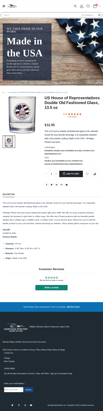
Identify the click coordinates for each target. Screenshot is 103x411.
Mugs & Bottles (16, 342)
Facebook (47, 185)
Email (67, 185)
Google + (62, 185)
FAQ (4, 350)
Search (99, 15)
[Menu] (4, 6)
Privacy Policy (35, 350)
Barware (49, 151)
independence (75, 164)
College (7, 358)
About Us (56, 350)
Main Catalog (9, 361)
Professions (54, 327)
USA (67, 327)
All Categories (87, 15)
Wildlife (32, 327)
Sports (62, 327)
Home (4, 92)
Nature (46, 327)
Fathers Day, (77, 161)
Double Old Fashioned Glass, (58, 161)
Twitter (51, 185)
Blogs (63, 350)
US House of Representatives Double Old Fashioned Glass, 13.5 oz (72, 103)
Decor (24, 342)
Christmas (40, 327)
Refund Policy (46, 350)
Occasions (42, 342)
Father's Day (89, 151)
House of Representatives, (57, 164)
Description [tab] (9, 194)
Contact (10, 350)
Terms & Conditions (21, 350)
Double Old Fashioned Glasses (68, 151)
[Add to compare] (94, 174)
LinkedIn (56, 185)
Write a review (52, 287)
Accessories (32, 342)
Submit (28, 390)
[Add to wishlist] (87, 174)
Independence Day (53, 154)
